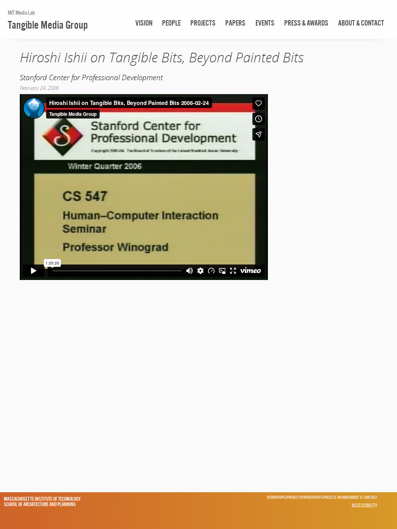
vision (143, 23)
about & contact (361, 23)
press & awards (306, 23)
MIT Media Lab (21, 12)
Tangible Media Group (48, 25)
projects (203, 23)
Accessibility (364, 505)
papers (235, 23)
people (171, 23)
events (264, 23)
